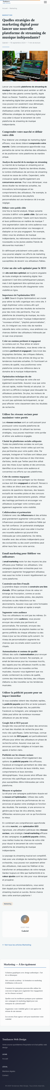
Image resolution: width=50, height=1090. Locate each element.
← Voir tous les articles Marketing (16, 945)
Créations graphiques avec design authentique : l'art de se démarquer (24, 974)
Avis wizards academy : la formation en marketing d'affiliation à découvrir (23, 981)
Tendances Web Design (14, 1039)
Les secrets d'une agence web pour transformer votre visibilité (24, 1018)
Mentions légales (8, 1071)
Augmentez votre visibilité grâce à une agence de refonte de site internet (23, 1010)
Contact (5, 1075)
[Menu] (45, 2)
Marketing (13, 8)
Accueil (5, 8)
